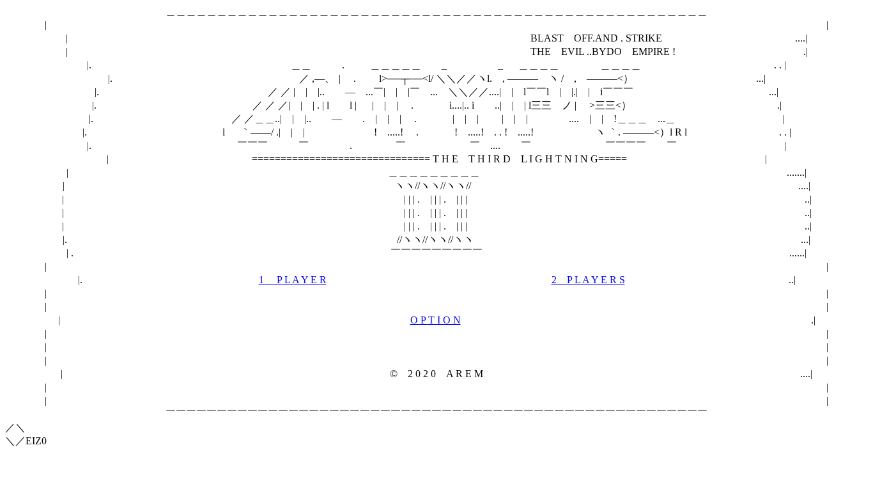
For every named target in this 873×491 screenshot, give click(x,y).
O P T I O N (435, 320)
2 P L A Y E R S (588, 279)
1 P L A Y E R (293, 279)
